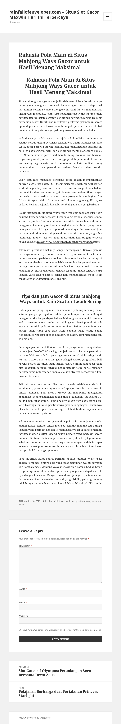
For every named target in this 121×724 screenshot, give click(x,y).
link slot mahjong (65, 501)
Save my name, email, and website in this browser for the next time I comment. (62, 629)
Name (23, 589)
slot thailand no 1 (53, 347)
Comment (25, 546)
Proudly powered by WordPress (34, 717)
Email (23, 602)
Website (23, 615)
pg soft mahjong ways (86, 501)
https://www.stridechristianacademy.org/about (65, 241)
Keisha (48, 501)
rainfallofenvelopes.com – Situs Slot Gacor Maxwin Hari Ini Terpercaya (54, 14)
